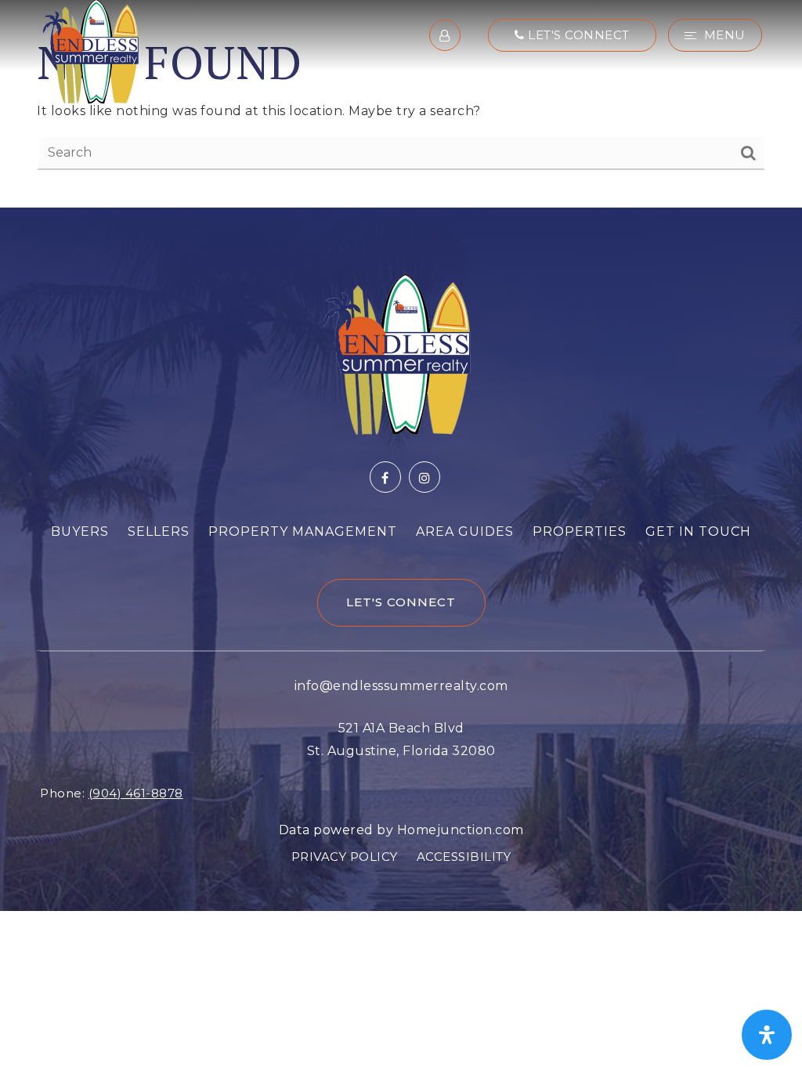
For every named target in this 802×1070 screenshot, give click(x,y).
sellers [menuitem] (159, 531)
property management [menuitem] (302, 531)
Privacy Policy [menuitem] (344, 856)
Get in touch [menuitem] (698, 531)
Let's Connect (577, 34)
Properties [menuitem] (580, 531)
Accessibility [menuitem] (464, 856)
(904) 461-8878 (136, 793)
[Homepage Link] (91, 49)
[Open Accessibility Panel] (766, 1034)
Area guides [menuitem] (465, 531)
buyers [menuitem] (80, 531)
